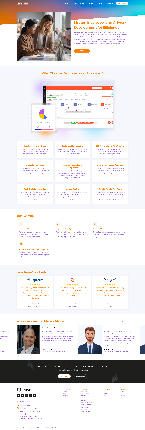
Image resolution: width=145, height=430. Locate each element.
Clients (123, 397)
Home (66, 3)
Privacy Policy (38, 427)
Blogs (122, 392)
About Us (74, 3)
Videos (123, 399)
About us (65, 393)
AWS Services (106, 396)
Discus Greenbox (85, 411)
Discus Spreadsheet (86, 402)
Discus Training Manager (85, 394)
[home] (23, 3)
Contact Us (100, 3)
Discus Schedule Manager (85, 399)
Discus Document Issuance (86, 405)
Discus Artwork (85, 397)
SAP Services (106, 392)
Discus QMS (84, 392)
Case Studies (123, 394)
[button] (82, 3)
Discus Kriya (84, 409)
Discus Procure (85, 407)
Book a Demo (122, 3)
